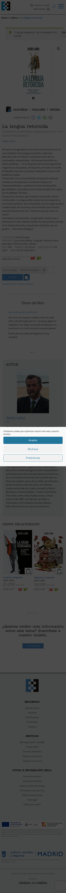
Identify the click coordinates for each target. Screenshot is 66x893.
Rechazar (33, 449)
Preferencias (33, 458)
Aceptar (33, 440)
